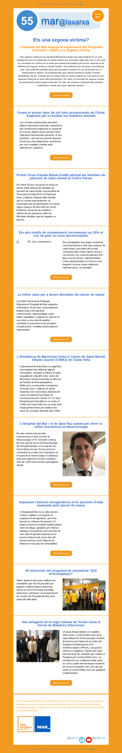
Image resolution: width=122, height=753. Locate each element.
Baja (92, 749)
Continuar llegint (61, 95)
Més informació (61, 157)
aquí (81, 4)
